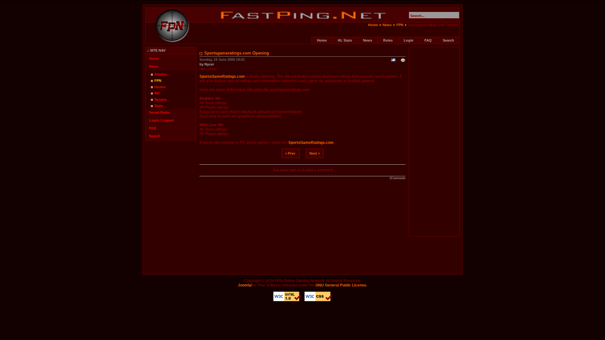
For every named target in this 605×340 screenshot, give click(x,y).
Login (408, 40)
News (387, 25)
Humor (160, 87)
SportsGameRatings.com (222, 76)
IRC (157, 93)
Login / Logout (161, 120)
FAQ (428, 40)
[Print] (403, 61)
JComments (397, 178)
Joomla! (245, 285)
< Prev (290, 153)
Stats (158, 106)
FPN (399, 25)
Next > (314, 153)
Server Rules (159, 112)
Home (373, 25)
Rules (388, 40)
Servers (160, 99)
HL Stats (345, 40)
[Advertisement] (434, 141)
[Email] (393, 61)
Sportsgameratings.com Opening (236, 53)
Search (448, 40)
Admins (160, 74)
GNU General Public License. (341, 285)
